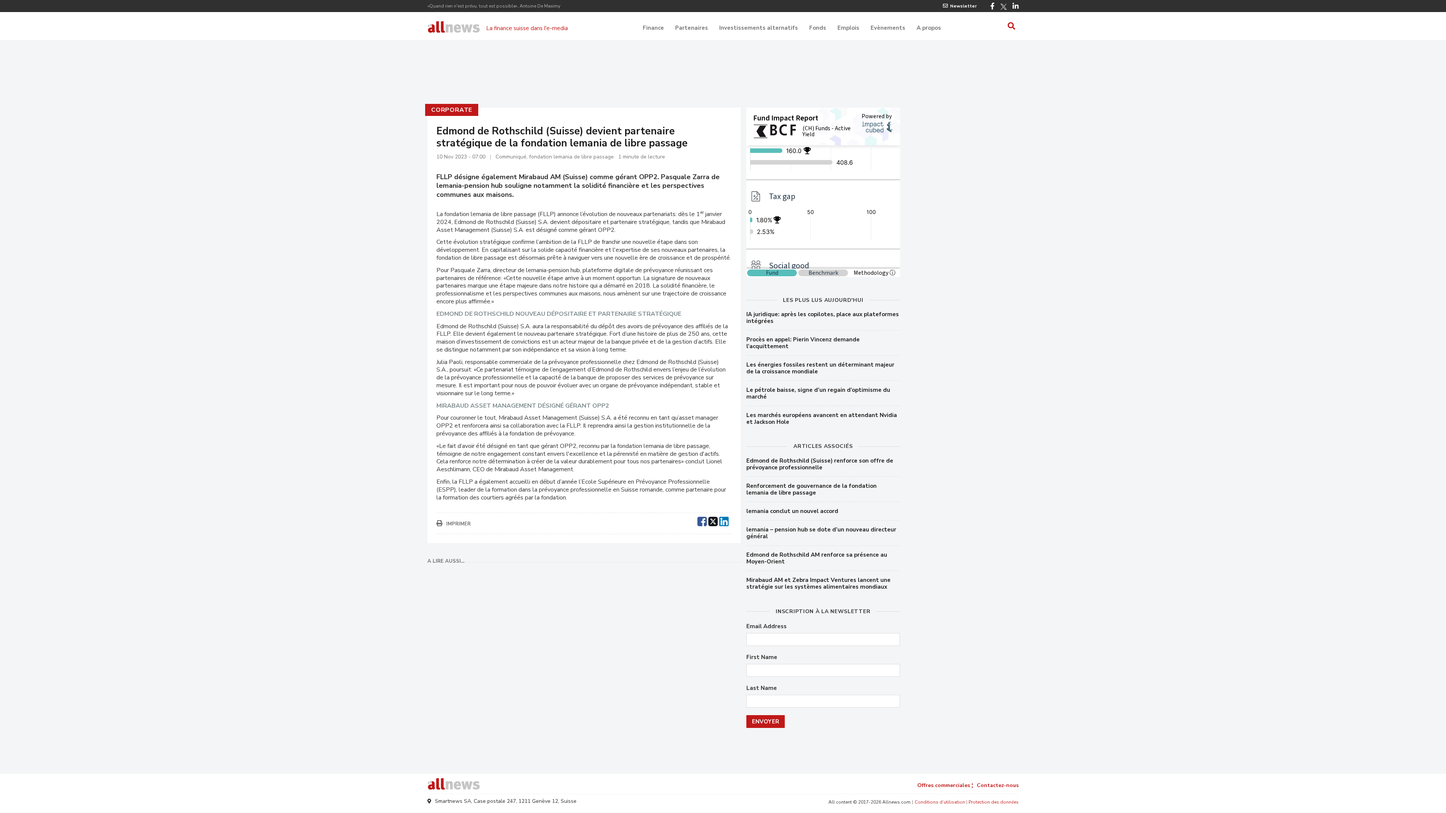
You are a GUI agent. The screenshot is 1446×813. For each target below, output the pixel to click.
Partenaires (691, 28)
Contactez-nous (998, 785)
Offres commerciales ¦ (945, 785)
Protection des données (994, 802)
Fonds (817, 28)
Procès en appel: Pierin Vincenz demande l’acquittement (803, 343)
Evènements (888, 28)
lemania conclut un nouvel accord (792, 511)
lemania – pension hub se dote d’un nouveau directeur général (821, 533)
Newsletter (963, 6)
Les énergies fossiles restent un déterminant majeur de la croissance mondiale (820, 368)
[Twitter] (1004, 7)
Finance (653, 28)
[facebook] (702, 520)
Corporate (451, 110)
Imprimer (458, 524)
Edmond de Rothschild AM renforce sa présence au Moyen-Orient (816, 558)
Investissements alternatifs (758, 28)
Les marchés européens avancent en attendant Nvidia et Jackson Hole (821, 418)
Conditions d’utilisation (940, 802)
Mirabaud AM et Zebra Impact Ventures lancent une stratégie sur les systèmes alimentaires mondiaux (818, 583)
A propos (929, 28)
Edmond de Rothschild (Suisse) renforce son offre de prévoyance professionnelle (819, 464)
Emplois (848, 28)
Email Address (766, 626)
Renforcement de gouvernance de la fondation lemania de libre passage (811, 489)
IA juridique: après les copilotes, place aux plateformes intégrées (822, 317)
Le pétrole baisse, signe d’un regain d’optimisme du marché (818, 393)
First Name (761, 657)
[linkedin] (724, 520)
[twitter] (713, 520)
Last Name (761, 688)
